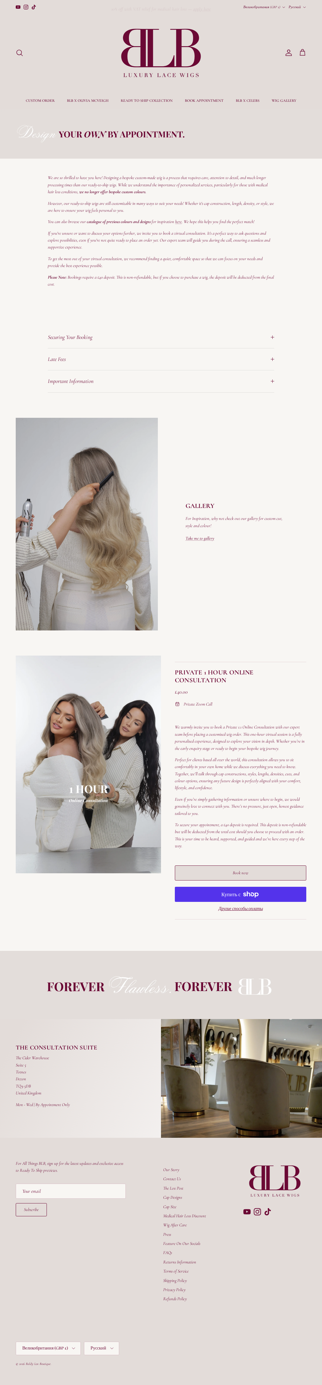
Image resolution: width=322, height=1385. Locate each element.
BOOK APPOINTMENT (204, 100)
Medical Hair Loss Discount (184, 1216)
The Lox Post (173, 1188)
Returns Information (179, 1262)
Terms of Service (176, 1271)
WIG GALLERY (284, 100)
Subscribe (31, 1209)
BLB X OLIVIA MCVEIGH (87, 100)
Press (167, 1234)
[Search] (19, 53)
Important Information (70, 381)
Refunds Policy (175, 1298)
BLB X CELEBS (247, 100)
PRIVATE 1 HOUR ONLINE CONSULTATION (214, 676)
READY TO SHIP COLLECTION (147, 100)
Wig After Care (175, 1225)
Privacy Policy (174, 1289)
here (178, 221)
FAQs (167, 1252)
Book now (240, 872)
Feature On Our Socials (181, 1243)
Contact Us (172, 1178)
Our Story (171, 1169)
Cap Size (169, 1206)
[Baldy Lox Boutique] (161, 52)
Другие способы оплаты (241, 908)
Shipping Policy (175, 1280)
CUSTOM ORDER (40, 100)
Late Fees (57, 359)
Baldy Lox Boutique (38, 1364)
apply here (202, 7)
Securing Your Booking (70, 337)
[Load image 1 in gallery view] (88, 764)
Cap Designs (172, 1197)
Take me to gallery (200, 538)
